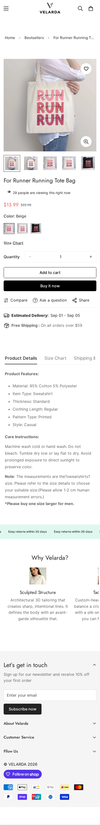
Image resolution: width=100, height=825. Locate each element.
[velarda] (50, 8)
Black (35, 228)
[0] (90, 8)
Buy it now (50, 285)
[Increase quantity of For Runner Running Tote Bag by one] (90, 256)
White (22, 228)
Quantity (12, 256)
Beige (9, 228)
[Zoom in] (86, 141)
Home (10, 37)
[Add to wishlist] (86, 68)
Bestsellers (34, 37)
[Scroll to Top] (91, 799)
